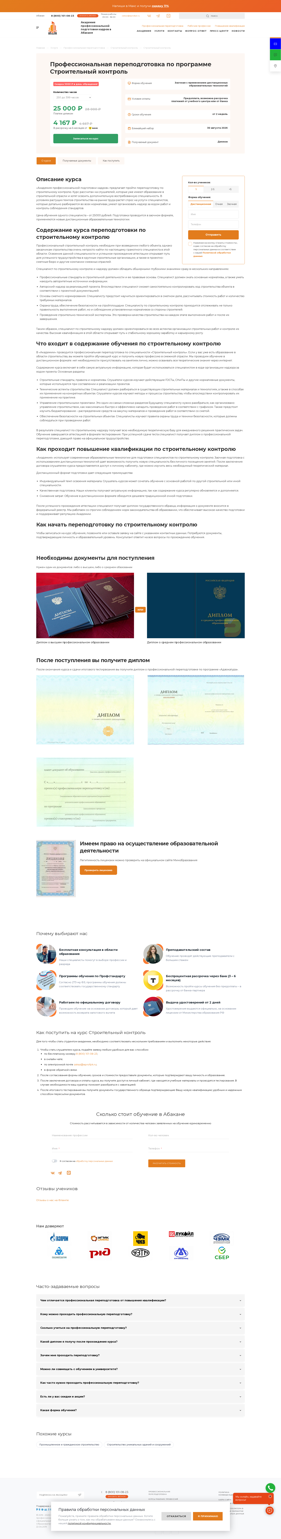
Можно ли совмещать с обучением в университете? (79, 1369)
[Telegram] (157, 14)
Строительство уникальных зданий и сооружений (139, 1444)
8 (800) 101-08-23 (62, 15)
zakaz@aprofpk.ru (131, 15)
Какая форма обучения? (58, 1410)
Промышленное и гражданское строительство (69, 1444)
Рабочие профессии (199, 26)
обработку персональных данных (94, 1161)
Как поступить (111, 160)
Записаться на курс (85, 138)
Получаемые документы (77, 160)
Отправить (213, 234)
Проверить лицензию (98, 870)
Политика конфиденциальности (231, 1493)
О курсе (46, 160)
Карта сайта (225, 1500)
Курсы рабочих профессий (163, 1499)
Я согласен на (86, 1161)
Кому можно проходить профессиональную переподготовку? (86, 1314)
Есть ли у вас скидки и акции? (62, 1396)
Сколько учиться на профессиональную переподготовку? (83, 1327)
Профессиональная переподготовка (162, 26)
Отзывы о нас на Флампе (52, 1200)
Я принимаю (208, 1516)
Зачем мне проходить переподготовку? (70, 1355)
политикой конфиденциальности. (89, 1523)
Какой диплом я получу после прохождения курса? (78, 1341)
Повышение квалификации (230, 26)
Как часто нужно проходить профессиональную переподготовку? (89, 1382)
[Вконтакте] (148, 14)
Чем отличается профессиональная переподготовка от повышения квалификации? (103, 1300)
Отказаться (176, 1516)
